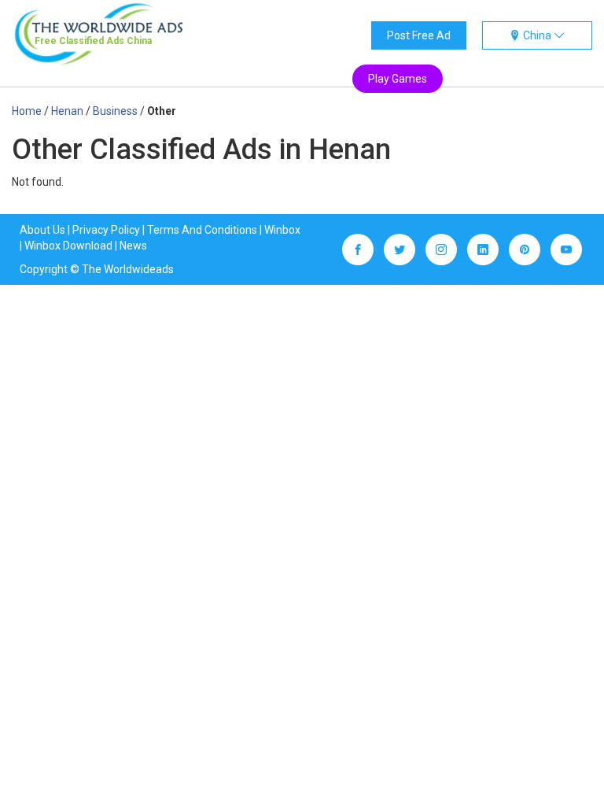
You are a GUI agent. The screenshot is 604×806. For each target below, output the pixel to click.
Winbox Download (68, 245)
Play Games (397, 78)
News (133, 245)
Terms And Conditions (202, 230)
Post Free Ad (419, 35)
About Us (42, 230)
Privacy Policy (106, 230)
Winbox (282, 230)
